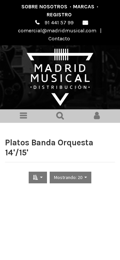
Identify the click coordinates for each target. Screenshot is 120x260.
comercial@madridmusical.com (57, 30)
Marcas (83, 6)
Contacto (59, 38)
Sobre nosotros (44, 6)
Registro (59, 14)
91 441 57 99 (59, 22)
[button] (38, 177)
